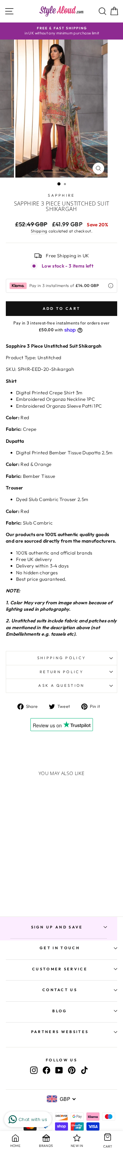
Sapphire (61, 195)
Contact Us (59, 989)
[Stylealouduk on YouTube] (59, 1070)
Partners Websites (59, 1031)
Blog (59, 1011)
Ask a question (61, 685)
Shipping (39, 230)
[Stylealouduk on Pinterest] (72, 1070)
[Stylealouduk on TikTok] (84, 1070)
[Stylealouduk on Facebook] (46, 1070)
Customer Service (59, 969)
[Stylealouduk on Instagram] (34, 1070)
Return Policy (61, 671)
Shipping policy (61, 657)
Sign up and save (57, 927)
